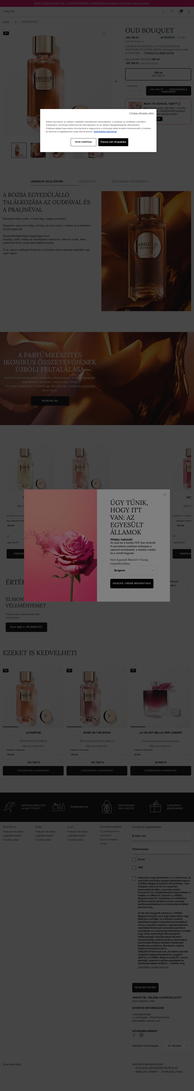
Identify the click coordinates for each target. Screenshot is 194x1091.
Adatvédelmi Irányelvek (105, 132)
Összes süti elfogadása (113, 142)
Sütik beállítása (83, 142)
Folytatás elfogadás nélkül (141, 113)
